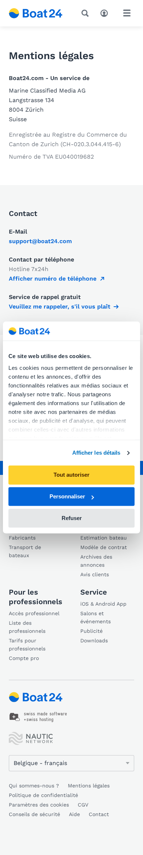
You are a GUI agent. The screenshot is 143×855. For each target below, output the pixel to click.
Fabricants (22, 538)
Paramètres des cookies (39, 805)
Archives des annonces (96, 561)
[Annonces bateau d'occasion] (36, 13)
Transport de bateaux (25, 551)
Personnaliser (67, 497)
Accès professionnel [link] (34, 613)
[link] (38, 717)
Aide (74, 814)
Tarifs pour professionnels (27, 645)
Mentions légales (89, 786)
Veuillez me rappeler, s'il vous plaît (59, 306)
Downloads (94, 640)
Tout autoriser (71, 475)
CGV (83, 805)
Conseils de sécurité (34, 814)
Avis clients (94, 574)
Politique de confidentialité (43, 795)
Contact (99, 814)
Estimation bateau (103, 538)
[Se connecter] (106, 12)
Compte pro (24, 658)
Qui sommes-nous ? (34, 786)
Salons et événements (95, 617)
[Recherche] (86, 13)
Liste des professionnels (27, 627)
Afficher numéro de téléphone (52, 278)
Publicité (91, 631)
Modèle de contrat (103, 547)
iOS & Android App (103, 604)
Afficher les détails (96, 453)
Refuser (72, 518)
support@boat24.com (40, 241)
